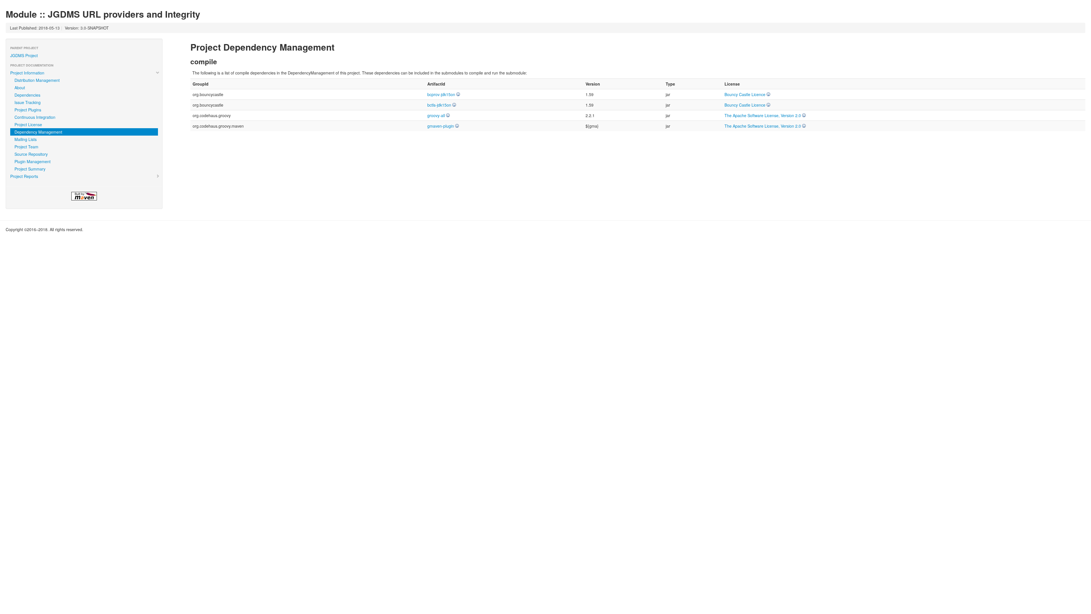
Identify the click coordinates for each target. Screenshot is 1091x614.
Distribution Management (37, 80)
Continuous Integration (34, 117)
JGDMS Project (24, 55)
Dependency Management (38, 132)
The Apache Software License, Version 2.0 (762, 115)
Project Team (26, 147)
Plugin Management (32, 161)
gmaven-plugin (440, 126)
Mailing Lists (25, 139)
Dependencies (27, 95)
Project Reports (24, 176)
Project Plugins (27, 110)
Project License (28, 124)
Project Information (27, 73)
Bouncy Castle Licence (744, 94)
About (19, 87)
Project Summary (29, 169)
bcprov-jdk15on (441, 94)
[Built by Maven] (84, 196)
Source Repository (31, 154)
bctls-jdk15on (439, 105)
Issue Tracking (27, 102)
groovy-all (436, 115)
